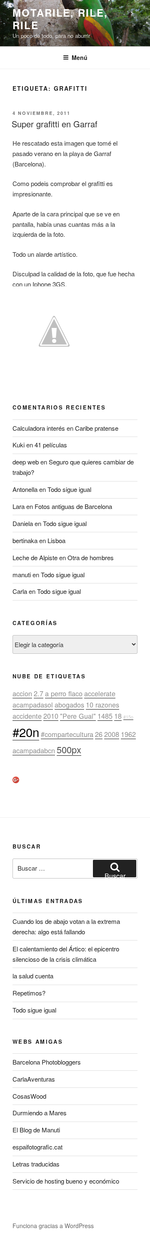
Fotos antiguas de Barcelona (73, 506)
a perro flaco (63, 693)
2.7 (38, 693)
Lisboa (56, 540)
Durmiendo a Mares (39, 1112)
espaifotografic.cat (37, 1146)
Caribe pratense (96, 428)
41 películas (51, 444)
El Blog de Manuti (36, 1129)
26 (98, 734)
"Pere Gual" (78, 716)
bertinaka (25, 540)
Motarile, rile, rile (60, 18)
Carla (19, 591)
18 (118, 716)
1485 (105, 716)
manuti (21, 574)
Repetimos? (28, 992)
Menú (80, 57)
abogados (69, 705)
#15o (128, 717)
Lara (18, 506)
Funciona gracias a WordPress (53, 1225)
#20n (25, 731)
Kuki (18, 444)
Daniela (22, 523)
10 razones (102, 705)
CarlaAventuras (33, 1079)
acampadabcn (33, 750)
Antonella (25, 489)
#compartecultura (67, 734)
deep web (25, 461)
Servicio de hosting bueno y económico (65, 1181)
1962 (128, 734)
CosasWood (29, 1096)
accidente (27, 716)
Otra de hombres (91, 557)
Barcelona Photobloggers (46, 1061)
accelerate (99, 693)
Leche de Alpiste (35, 557)
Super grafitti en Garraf (55, 124)
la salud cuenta (32, 975)
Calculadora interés (38, 428)
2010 (50, 716)
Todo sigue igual (69, 489)
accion (22, 693)
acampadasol (32, 705)
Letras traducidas (36, 1163)
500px (69, 749)
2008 (111, 734)
